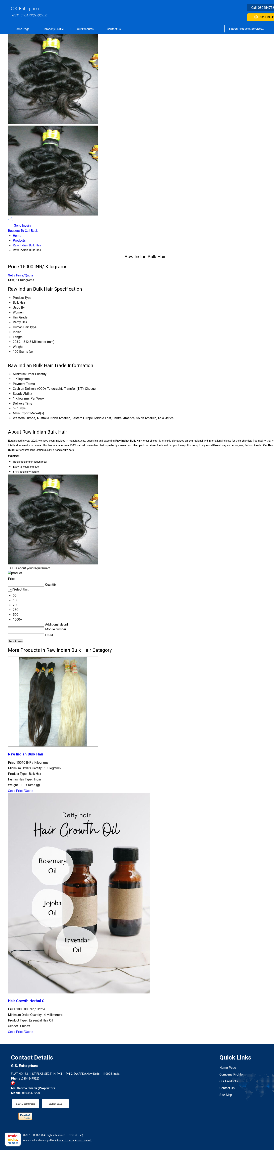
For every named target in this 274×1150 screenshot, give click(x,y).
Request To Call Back (23, 231)
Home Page (22, 29)
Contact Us (114, 29)
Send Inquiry (22, 225)
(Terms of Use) (75, 1135)
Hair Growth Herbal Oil (27, 1001)
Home (17, 236)
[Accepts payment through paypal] (25, 1119)
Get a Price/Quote (20, 275)
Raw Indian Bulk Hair (27, 245)
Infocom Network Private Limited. (73, 1140)
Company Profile (53, 29)
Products (19, 240)
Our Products (85, 29)
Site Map (225, 1095)
